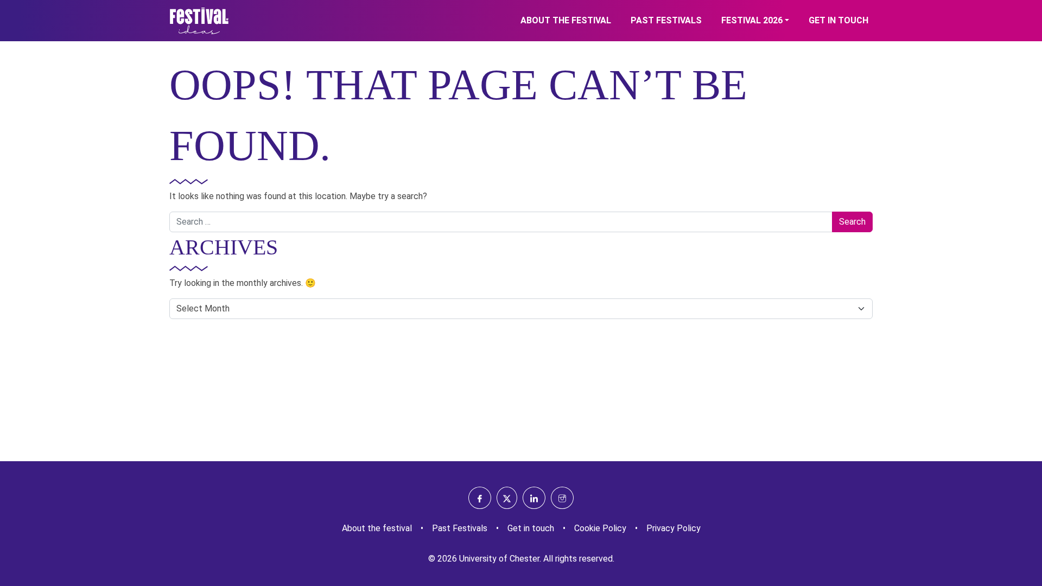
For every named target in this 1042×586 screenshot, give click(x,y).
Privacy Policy (673, 528)
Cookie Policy (600, 528)
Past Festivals (666, 20)
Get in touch (838, 20)
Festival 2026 (752, 20)
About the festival (565, 20)
